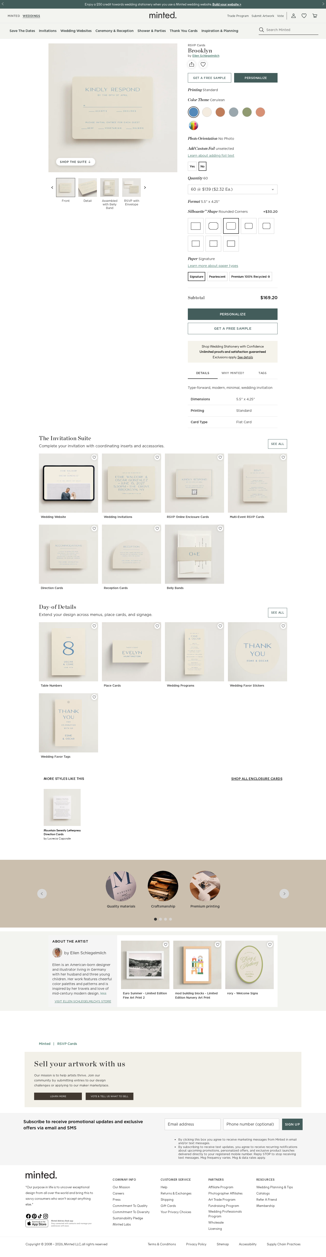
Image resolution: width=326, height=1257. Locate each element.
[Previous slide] (52, 187)
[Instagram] (45, 1216)
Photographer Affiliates (225, 1193)
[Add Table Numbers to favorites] (94, 626)
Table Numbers (51, 685)
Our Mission (121, 1187)
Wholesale (216, 1222)
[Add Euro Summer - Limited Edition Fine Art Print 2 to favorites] (165, 944)
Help (164, 1187)
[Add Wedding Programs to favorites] (220, 626)
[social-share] (191, 64)
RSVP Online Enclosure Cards (188, 517)
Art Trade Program (222, 1199)
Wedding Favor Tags (55, 756)
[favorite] (203, 64)
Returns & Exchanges (176, 1193)
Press (117, 1199)
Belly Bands (175, 588)
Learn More (58, 1096)
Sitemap (223, 1244)
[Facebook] (28, 1216)
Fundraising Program (223, 1205)
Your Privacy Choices (176, 1212)
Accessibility (248, 1244)
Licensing (215, 1228)
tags (262, 373)
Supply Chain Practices (283, 1244)
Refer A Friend (266, 1199)
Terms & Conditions (162, 1244)
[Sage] (247, 112)
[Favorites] (304, 16)
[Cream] (207, 112)
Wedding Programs (180, 685)
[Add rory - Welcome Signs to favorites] (270, 944)
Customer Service (176, 1179)
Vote (280, 16)
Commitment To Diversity (131, 1212)
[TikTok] (40, 1216)
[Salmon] (260, 112)
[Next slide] (145, 187)
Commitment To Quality (130, 1205)
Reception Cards (116, 588)
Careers (118, 1193)
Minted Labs (122, 1224)
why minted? (232, 373)
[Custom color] (193, 125)
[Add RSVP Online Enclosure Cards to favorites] (220, 457)
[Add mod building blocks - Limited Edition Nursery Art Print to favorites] (218, 944)
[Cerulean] (193, 112)
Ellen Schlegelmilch (205, 55)
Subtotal (196, 297)
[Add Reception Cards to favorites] (157, 528)
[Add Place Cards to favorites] (157, 626)
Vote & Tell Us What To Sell (109, 1096)
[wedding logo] (163, 15)
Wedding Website (53, 517)
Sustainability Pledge (128, 1218)
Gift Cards (168, 1205)
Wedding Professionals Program (225, 1213)
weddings (31, 16)
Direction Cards (52, 588)
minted (14, 16)
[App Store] (37, 1225)
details (203, 373)
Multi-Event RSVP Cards (247, 517)
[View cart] (314, 16)
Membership (265, 1205)
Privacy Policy (196, 1244)
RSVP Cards (196, 45)
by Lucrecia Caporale (57, 838)
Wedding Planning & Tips (274, 1187)
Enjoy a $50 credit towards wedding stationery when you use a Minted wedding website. (148, 4)
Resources (265, 1179)
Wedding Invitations (118, 517)
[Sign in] (293, 16)
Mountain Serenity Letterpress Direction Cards (62, 832)
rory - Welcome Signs (242, 993)
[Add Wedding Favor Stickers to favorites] (283, 626)
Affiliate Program (220, 1187)
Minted (44, 1044)
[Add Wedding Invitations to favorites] (157, 457)
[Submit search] (261, 30)
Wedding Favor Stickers (247, 685)
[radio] (192, 166)
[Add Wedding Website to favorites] (94, 457)
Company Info (124, 1179)
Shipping (167, 1199)
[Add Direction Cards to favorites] (94, 528)
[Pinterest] (34, 1216)
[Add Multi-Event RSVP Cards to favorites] (283, 457)
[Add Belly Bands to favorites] (220, 528)
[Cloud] (233, 112)
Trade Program (238, 16)
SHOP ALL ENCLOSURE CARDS (256, 778)
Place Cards (112, 685)
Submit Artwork (263, 16)
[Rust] (220, 112)
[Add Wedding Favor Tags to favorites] (94, 697)
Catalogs (263, 1193)
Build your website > (226, 4)
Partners (216, 1179)
